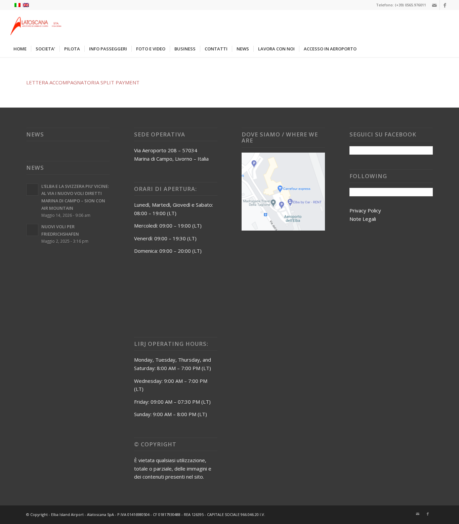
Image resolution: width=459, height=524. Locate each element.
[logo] (35, 25)
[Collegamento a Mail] (435, 5)
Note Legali (362, 218)
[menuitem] (20, 48)
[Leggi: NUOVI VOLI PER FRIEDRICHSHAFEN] (32, 230)
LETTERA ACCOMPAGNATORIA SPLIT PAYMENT (82, 82)
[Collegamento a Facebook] (445, 5)
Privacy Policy (365, 210)
